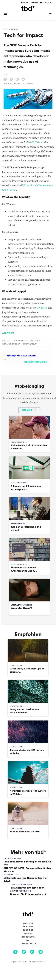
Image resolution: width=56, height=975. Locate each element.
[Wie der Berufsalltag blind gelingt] (29, 508)
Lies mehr (27, 410)
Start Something (11, 29)
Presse (28, 934)
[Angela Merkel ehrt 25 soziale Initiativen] (28, 731)
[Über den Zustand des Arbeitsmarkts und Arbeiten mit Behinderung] (29, 549)
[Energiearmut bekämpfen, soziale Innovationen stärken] (28, 691)
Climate (6, 341)
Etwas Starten (16, 665)
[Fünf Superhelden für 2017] (28, 813)
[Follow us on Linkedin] (32, 953)
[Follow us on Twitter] (24, 953)
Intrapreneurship (11, 344)
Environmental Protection (27, 341)
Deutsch (36, 3)
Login (25, 3)
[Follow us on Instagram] (40, 953)
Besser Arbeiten (18, 523)
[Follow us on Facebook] (15, 953)
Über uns (28, 927)
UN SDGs (35, 142)
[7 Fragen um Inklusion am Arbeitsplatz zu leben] (29, 467)
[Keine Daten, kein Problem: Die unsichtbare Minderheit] (29, 427)
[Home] (28, 8)
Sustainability (30, 344)
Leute (6, 865)
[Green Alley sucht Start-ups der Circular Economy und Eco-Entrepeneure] (28, 650)
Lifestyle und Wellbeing (21, 605)
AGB (28, 940)
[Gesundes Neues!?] (29, 590)
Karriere (28, 930)
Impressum (28, 937)
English (48, 3)
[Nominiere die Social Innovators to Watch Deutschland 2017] (28, 772)
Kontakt (28, 923)
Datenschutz (28, 944)
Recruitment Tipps (19, 442)
